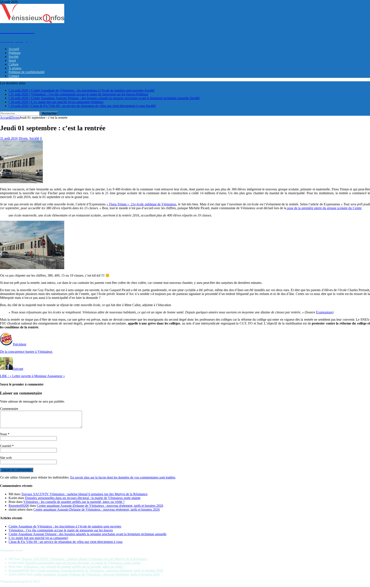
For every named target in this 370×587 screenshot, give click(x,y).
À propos (15, 68)
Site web (6, 458)
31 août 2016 (9, 138)
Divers (23, 138)
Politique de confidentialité (27, 72)
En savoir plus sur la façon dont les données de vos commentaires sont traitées (122, 477)
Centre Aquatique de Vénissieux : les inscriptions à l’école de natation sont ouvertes (65, 526)
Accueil (14, 49)
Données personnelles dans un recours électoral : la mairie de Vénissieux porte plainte (82, 498)
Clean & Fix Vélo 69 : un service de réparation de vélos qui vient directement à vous (65, 542)
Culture (14, 64)
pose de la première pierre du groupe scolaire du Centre (324, 208)
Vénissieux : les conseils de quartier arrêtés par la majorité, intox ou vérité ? (74, 502)
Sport (12, 60)
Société (13, 56)
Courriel (6, 446)
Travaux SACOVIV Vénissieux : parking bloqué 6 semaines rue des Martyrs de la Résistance (84, 494)
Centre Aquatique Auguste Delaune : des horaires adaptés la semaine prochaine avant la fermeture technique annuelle (87, 534)
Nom (4, 434)
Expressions (324, 312)
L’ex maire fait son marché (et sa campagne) (38, 538)
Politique (15, 53)
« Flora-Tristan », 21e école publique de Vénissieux (141, 204)
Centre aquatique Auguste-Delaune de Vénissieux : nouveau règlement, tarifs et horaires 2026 (100, 505)
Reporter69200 (19, 505)
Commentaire (9, 409)
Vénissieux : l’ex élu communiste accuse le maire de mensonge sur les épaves (61, 530)
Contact (14, 76)
